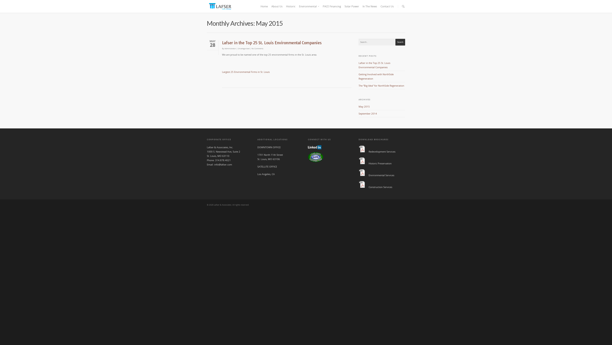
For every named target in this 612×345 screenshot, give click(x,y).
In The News (370, 6)
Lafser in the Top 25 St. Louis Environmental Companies (272, 42)
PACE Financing (332, 6)
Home (264, 6)
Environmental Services (381, 175)
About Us (277, 6)
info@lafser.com (223, 164)
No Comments (257, 48)
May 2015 (364, 106)
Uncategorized (244, 48)
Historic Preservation (380, 163)
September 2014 (368, 113)
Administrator (230, 48)
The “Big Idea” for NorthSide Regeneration (381, 85)
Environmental (308, 6)
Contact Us (387, 6)
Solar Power (352, 6)
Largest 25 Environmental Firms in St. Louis (246, 71)
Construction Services (380, 187)
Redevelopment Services (382, 151)
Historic (290, 6)
